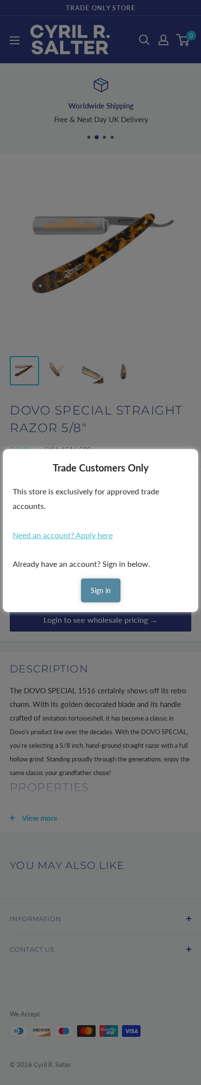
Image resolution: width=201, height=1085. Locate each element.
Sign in (101, 590)
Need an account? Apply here (63, 535)
